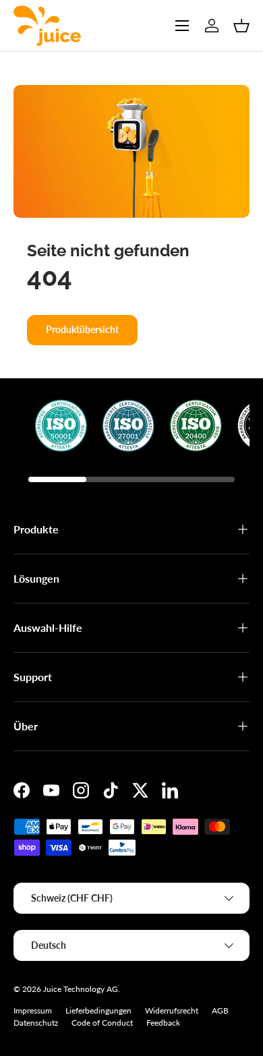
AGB (220, 1010)
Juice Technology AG (80, 989)
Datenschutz (35, 1023)
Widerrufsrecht (171, 1010)
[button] (241, 25)
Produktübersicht (82, 329)
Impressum (32, 1010)
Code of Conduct (102, 1023)
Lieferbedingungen (98, 1010)
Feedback (163, 1023)
